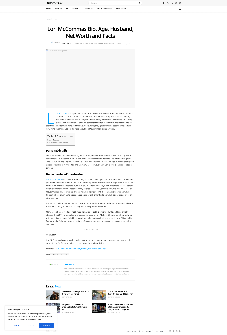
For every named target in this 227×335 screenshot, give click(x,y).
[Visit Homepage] (55, 3)
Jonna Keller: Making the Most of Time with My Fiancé (75, 292)
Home (48, 19)
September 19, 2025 (114, 312)
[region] (31, 318)
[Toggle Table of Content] (70, 136)
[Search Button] (139, 3)
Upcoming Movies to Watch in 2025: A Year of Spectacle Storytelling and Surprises (120, 306)
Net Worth (64, 254)
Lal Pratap (67, 43)
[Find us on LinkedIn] (180, 3)
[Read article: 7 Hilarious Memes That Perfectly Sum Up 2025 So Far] (99, 295)
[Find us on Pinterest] (176, 3)
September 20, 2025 (68, 312)
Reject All (31, 325)
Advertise (141, 331)
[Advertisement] (160, 35)
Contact (148, 331)
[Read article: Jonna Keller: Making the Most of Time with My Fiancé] (53, 295)
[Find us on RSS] (172, 3)
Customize (15, 325)
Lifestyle (88, 9)
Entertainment (73, 9)
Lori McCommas (63, 113)
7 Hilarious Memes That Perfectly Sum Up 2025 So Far (120, 292)
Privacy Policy (158, 331)
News (48, 9)
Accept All (46, 325)
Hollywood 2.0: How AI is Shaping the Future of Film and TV (74, 306)
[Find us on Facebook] (163, 3)
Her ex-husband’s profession (57, 143)
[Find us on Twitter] (167, 2)
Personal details (53, 140)
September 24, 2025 (114, 297)
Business (58, 9)
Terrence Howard (54, 179)
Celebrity (55, 254)
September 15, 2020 (81, 43)
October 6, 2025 (67, 297)
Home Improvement (104, 9)
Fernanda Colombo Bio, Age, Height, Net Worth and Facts (81, 248)
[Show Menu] (180, 9)
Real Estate (121, 9)
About (134, 331)
